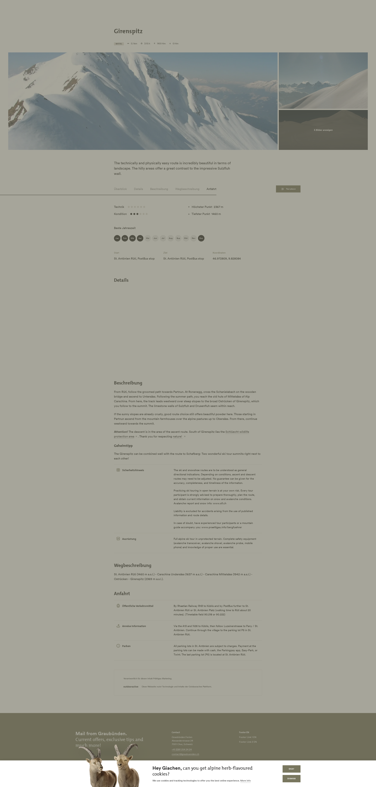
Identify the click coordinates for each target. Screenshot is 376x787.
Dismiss (291, 778)
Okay (291, 769)
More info (245, 780)
